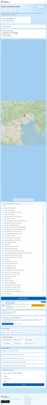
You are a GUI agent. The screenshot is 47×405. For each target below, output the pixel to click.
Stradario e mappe (27, 400)
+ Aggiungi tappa (6, 378)
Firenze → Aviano (14, 332)
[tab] (3, 10)
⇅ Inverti (41, 6)
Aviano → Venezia (6, 330)
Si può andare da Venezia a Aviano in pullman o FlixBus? (23, 365)
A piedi (15, 373)
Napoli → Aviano (30, 330)
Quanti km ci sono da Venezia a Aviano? (23, 350)
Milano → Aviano (22, 330)
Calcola (23, 384)
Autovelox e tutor (27, 403)
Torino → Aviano (38, 330)
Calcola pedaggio (27, 402)
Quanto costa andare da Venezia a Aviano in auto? (23, 358)
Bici (9, 373)
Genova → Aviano (23, 332)
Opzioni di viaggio (7, 26)
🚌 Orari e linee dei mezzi (8, 323)
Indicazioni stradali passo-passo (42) (18, 203)
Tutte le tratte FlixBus (19, 323)
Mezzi (20, 373)
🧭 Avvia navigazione (23, 298)
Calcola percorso (27, 397)
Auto (5, 373)
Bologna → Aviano (6, 332)
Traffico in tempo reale (28, 399)
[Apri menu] (45, 2)
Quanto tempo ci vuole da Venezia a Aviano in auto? (23, 354)
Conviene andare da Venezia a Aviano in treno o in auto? (23, 362)
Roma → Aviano (14, 330)
